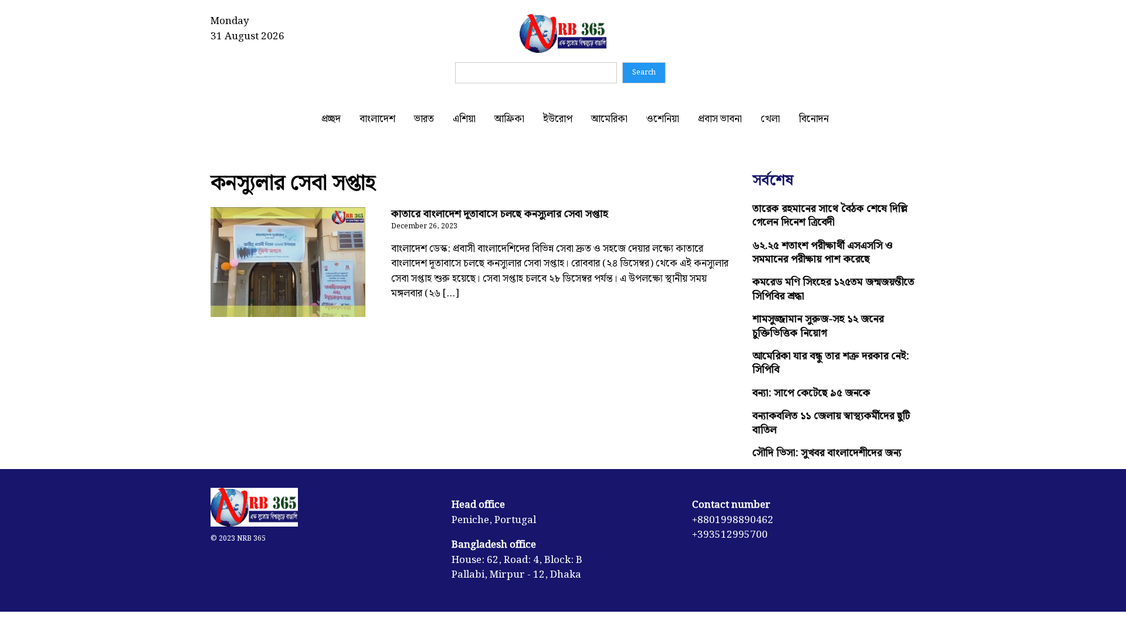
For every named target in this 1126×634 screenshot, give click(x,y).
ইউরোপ (557, 119)
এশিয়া (464, 119)
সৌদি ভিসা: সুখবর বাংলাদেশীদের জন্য (826, 452)
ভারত (424, 119)
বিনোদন (814, 119)
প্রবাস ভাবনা (720, 119)
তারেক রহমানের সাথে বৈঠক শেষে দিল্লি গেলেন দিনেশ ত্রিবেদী (830, 215)
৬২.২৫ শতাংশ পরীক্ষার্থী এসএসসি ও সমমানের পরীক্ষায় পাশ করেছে (822, 252)
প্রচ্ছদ (331, 119)
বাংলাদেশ (377, 119)
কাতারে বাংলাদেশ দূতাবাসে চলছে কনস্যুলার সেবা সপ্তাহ (499, 213)
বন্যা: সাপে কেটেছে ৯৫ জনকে (811, 393)
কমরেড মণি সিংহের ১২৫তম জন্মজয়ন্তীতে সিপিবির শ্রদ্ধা (833, 289)
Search (644, 72)
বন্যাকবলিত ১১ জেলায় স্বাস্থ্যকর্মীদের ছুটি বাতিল (831, 422)
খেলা (770, 119)
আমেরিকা (609, 119)
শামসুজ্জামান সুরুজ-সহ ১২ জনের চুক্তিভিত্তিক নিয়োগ (818, 326)
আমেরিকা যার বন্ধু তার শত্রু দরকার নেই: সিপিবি (830, 363)
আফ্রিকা (509, 119)
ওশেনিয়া (662, 119)
